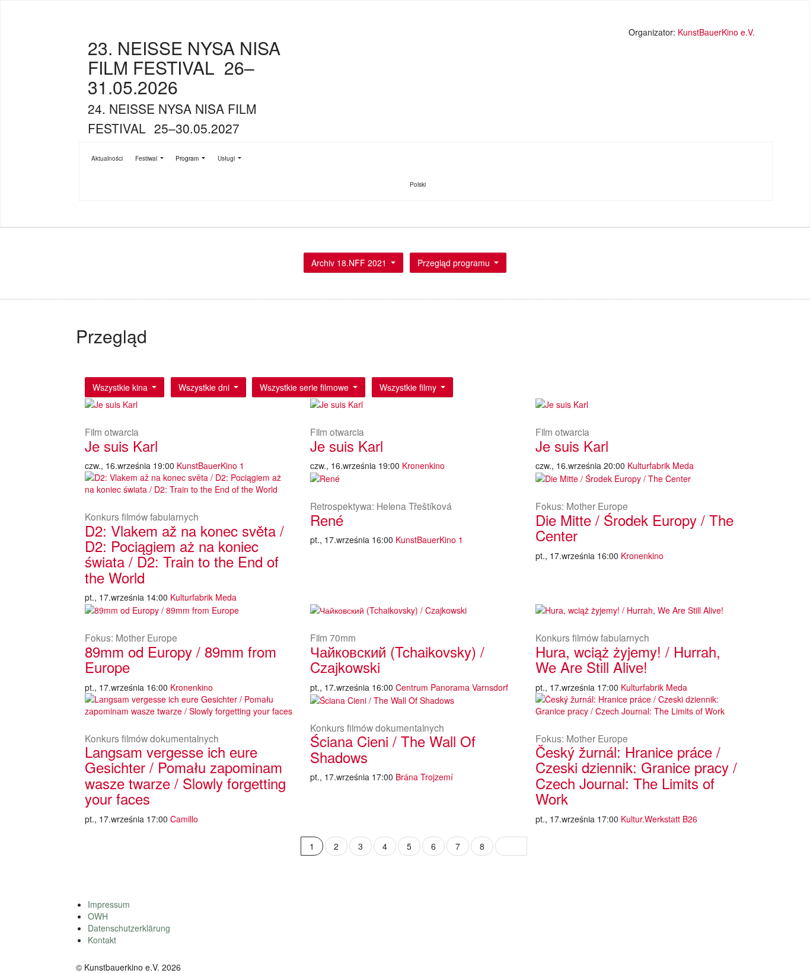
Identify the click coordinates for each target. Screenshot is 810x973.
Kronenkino (423, 465)
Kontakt (102, 940)
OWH (98, 916)
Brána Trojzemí (424, 777)
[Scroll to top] (785, 948)
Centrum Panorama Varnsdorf (452, 687)
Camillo (184, 819)
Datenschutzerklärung (129, 928)
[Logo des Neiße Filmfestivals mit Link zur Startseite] (416, 33)
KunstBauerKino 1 (210, 465)
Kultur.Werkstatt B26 (659, 819)
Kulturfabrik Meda (660, 465)
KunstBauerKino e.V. (716, 32)
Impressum (109, 904)
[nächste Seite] (511, 846)
